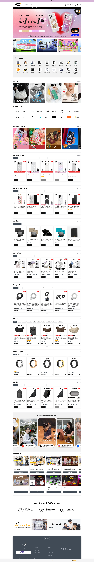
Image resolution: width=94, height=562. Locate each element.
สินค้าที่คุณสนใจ (37, 552)
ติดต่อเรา (49, 554)
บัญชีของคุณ (37, 545)
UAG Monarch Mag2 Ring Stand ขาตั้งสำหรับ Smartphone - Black (60, 304)
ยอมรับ (73, 560)
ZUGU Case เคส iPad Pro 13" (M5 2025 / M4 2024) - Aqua (60, 240)
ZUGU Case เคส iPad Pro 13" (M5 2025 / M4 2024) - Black (19, 240)
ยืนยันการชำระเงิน (37, 554)
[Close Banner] (92, 1)
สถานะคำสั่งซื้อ (50, 549)
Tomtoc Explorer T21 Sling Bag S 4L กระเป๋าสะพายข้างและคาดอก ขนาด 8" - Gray (74, 401)
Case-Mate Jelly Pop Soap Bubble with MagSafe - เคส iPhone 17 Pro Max (60, 174)
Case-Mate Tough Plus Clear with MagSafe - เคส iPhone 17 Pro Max (33, 174)
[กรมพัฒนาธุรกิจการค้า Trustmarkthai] (23, 553)
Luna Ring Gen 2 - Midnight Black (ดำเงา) (74, 371)
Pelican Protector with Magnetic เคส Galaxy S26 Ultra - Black (74, 207)
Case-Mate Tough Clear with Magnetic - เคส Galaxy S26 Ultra (46, 207)
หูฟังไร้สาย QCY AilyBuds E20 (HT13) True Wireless (73, 272)
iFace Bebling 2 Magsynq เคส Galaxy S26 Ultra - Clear (32, 207)
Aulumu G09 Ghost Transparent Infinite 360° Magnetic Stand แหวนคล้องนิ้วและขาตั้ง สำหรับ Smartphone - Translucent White (74, 305)
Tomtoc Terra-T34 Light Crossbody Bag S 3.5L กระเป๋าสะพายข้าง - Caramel (46, 338)
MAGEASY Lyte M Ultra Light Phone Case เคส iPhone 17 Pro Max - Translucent (19, 174)
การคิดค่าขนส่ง (50, 550)
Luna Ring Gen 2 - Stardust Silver (19, 370)
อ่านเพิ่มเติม (21, 472)
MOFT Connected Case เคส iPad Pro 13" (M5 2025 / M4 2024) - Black (74, 240)
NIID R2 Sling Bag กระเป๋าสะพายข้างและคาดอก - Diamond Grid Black (33, 401)
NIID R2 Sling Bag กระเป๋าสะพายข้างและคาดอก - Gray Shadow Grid (60, 401)
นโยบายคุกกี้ (51, 560)
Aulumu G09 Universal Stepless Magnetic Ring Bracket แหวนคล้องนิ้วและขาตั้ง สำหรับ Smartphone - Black (20, 304)
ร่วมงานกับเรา (50, 555)
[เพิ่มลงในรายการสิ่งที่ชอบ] (25, 180)
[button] (46, 313)
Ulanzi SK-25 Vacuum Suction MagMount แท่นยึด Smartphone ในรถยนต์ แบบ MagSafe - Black (46, 304)
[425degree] (18, 4)
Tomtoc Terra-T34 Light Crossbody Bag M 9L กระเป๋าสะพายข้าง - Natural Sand (74, 338)
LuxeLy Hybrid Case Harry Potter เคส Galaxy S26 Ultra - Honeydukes (20, 207)
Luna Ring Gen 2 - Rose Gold (32, 370)
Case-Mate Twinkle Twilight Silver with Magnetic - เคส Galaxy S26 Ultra (60, 207)
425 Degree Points (37, 550)
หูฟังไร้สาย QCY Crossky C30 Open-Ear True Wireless (32, 272)
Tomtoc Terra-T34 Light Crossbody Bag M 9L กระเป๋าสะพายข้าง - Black (20, 338)
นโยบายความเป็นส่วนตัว (51, 552)
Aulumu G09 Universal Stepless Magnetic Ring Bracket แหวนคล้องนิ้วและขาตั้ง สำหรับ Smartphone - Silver (33, 304)
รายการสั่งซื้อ (37, 547)
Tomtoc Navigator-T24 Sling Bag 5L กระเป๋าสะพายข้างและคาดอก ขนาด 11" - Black (19, 401)
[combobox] (38, 5)
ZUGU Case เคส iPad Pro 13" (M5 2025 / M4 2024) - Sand (32, 240)
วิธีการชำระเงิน (50, 547)
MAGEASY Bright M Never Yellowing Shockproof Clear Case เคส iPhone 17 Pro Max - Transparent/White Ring (74, 175)
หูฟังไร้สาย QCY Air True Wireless (60, 271)
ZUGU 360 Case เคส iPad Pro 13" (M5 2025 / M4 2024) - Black (47, 240)
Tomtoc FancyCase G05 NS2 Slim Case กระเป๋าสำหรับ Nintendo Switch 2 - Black (47, 401)
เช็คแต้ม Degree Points (38, 549)
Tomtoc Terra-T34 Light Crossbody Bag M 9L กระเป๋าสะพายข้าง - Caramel (61, 338)
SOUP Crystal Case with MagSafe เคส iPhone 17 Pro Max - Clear (46, 174)
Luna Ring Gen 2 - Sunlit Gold (60, 370)
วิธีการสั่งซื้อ (49, 545)
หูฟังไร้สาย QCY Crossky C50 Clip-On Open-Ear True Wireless (19, 272)
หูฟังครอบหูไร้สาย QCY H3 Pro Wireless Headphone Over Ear (46, 272)
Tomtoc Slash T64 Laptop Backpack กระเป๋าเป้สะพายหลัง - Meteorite (32, 338)
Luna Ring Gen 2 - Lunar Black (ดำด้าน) (46, 371)
